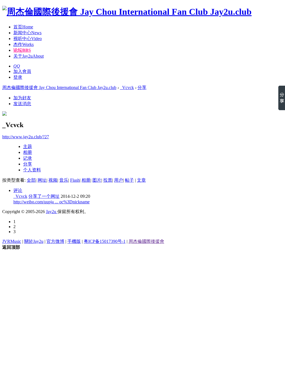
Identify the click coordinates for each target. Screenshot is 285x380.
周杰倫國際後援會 (146, 241)
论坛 (22, 50)
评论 (17, 190)
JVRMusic (11, 241)
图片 (96, 180)
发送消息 (22, 103)
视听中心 (27, 38)
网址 (42, 180)
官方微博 (55, 241)
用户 (118, 180)
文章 (141, 180)
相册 (27, 152)
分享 (141, 87)
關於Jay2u (33, 241)
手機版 (74, 241)
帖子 (129, 180)
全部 (31, 180)
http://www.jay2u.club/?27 (25, 136)
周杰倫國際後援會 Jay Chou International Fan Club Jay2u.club (59, 87)
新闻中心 (27, 32)
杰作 (23, 44)
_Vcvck (127, 87)
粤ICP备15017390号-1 (105, 241)
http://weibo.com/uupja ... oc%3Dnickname (51, 201)
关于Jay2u (28, 56)
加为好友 (22, 97)
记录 (27, 158)
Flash (75, 180)
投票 (107, 180)
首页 (23, 26)
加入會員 (22, 71)
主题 (27, 146)
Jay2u (51, 211)
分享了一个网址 (44, 196)
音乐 (63, 180)
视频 (52, 180)
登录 (17, 77)
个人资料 (32, 169)
